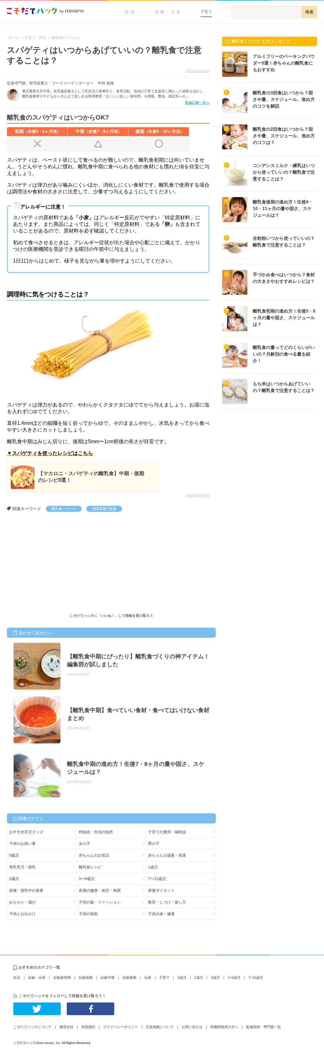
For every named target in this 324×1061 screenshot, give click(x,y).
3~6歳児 (234, 977)
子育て (206, 11)
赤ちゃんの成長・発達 (167, 855)
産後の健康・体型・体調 (100, 890)
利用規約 (88, 1027)
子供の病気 (88, 914)
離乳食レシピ (90, 867)
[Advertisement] (54, 559)
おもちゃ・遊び (22, 902)
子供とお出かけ (22, 914)
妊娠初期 (86, 977)
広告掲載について (160, 1027)
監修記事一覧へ (197, 102)
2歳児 (14, 879)
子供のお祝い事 (22, 843)
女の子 (84, 843)
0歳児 (14, 855)
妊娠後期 (129, 977)
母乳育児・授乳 (22, 867)
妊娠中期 (108, 977)
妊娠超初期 (62, 977)
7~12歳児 (255, 977)
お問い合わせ (192, 1027)
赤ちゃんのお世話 (94, 855)
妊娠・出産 (168, 11)
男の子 (153, 843)
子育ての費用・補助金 (167, 832)
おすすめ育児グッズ (26, 832)
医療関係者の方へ (224, 1027)
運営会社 (66, 1027)
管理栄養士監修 (104, 509)
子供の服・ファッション (100, 902)
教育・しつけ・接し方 (167, 902)
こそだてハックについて (32, 1027)
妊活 (130, 11)
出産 (147, 977)
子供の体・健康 (161, 914)
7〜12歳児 (157, 879)
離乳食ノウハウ (64, 509)
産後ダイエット (161, 890)
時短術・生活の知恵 (96, 832)
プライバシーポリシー (120, 1027)
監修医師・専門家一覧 (263, 1027)
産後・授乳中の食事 (26, 890)
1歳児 (153, 867)
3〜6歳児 (87, 879)
